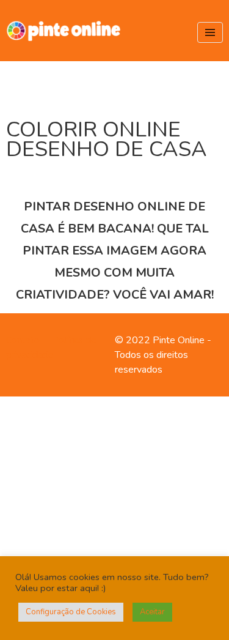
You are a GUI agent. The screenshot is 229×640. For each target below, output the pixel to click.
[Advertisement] (114, 516)
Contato (23, 340)
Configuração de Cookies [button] (71, 611)
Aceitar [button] (152, 611)
